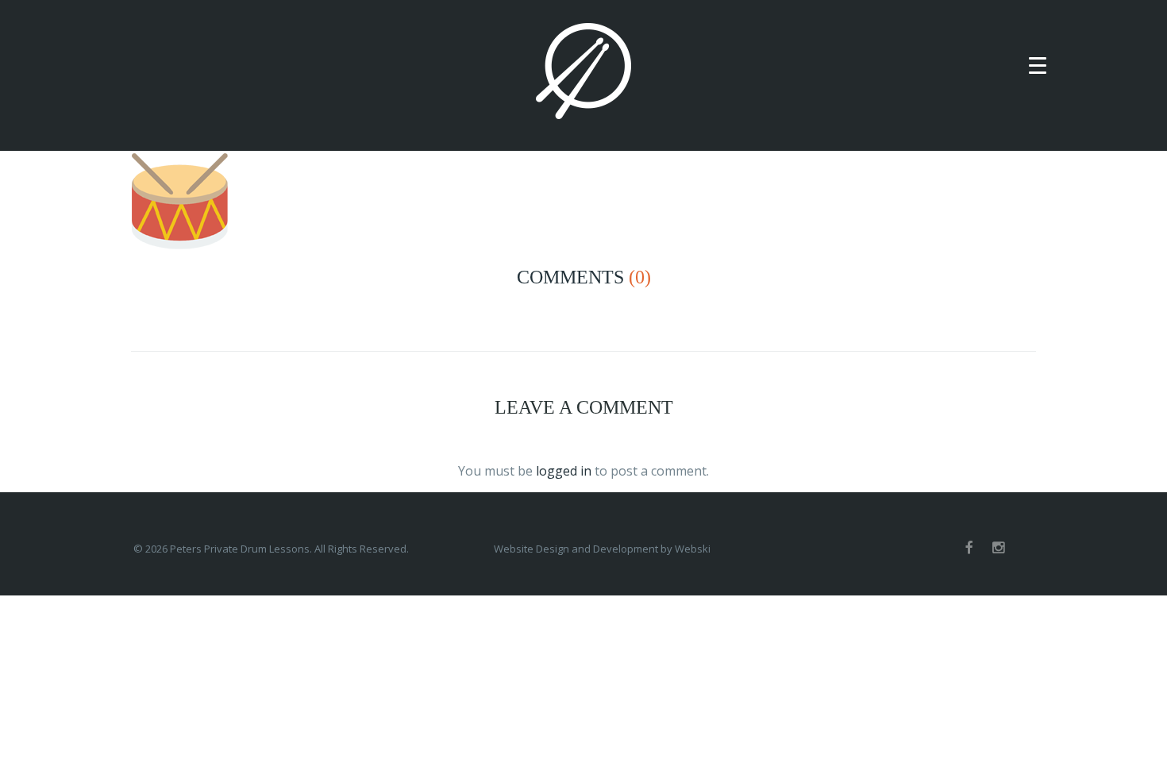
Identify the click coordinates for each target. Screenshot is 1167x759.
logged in (563, 471)
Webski (693, 548)
